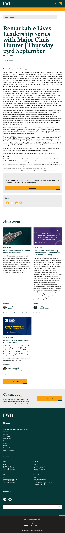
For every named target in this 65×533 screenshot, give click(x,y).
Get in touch (49, 399)
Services (5, 432)
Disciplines (6, 436)
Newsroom (12, 17)
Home (6, 17)
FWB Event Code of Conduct (32, 526)
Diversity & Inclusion (9, 448)
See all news (15, 381)
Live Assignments (8, 450)
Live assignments (32, 9)
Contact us (32, 188)
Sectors (5, 434)
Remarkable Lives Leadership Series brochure (32, 150)
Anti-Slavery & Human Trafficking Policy (32, 530)
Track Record (7, 439)
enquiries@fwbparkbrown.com (47, 170)
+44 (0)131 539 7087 (9, 470)
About (5, 445)
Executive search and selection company (15, 429)
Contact (5, 443)
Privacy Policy (32, 522)
